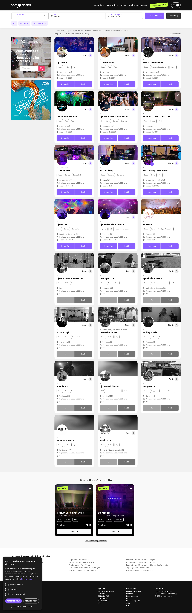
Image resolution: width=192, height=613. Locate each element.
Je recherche (21, 14)
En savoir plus (26, 579)
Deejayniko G (107, 278)
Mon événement (115, 14)
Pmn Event (148, 224)
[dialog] (22, 583)
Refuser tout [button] (31, 601)
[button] (22, 606)
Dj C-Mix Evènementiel (112, 224)
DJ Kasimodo (107, 62)
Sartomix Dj (106, 170)
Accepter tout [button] (13, 601)
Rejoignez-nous (159, 5)
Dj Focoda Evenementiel (70, 278)
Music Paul (106, 440)
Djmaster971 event (110, 386)
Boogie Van (149, 386)
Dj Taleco (62, 62)
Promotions (112, 5)
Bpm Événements (152, 278)
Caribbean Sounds (67, 116)
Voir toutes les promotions (96, 541)
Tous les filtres (153, 16)
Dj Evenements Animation (114, 116)
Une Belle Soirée (108, 332)
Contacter (65, 84)
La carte (172, 16)
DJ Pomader (63, 170)
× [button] (39, 559)
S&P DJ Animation (153, 62)
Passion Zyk (63, 332)
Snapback (62, 386)
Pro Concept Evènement (156, 170)
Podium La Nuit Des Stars (156, 116)
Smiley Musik (150, 332)
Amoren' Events (65, 440)
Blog (123, 5)
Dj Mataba (62, 224)
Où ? (55, 14)
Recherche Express (138, 5)
